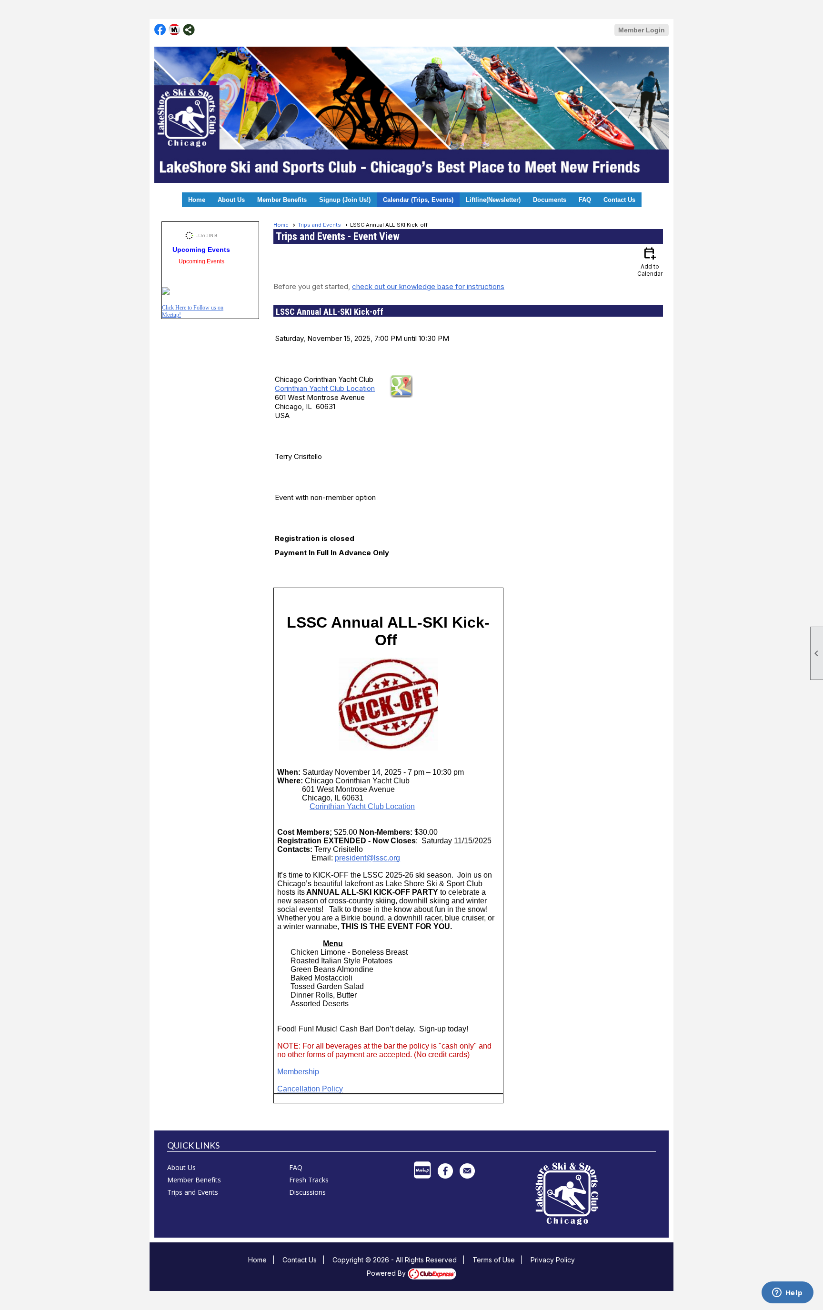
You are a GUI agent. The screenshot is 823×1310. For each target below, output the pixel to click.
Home (196, 199)
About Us (231, 199)
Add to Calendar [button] (649, 261)
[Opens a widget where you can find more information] (787, 1293)
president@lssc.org (367, 858)
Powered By (387, 1273)
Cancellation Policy (310, 1089)
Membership (298, 1072)
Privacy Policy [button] (553, 1260)
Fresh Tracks (309, 1179)
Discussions (307, 1192)
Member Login (641, 30)
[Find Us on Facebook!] (166, 292)
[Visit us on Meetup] (175, 30)
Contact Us (619, 199)
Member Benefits (282, 199)
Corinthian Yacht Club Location (325, 388)
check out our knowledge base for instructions (428, 286)
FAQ (585, 199)
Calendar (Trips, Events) (418, 199)
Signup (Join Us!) (345, 199)
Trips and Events (319, 224)
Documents (549, 199)
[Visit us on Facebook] (160, 30)
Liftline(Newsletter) (493, 199)
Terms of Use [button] (493, 1260)
